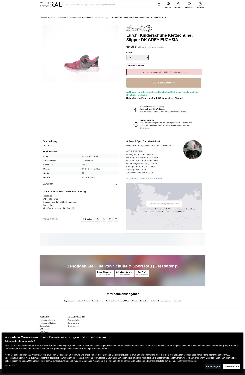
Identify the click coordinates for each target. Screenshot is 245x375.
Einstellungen (213, 366)
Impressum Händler (48, 320)
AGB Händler (45, 329)
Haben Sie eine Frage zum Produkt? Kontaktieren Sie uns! (154, 98)
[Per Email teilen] (116, 219)
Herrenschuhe (73, 323)
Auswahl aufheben (136, 66)
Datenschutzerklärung (188, 361)
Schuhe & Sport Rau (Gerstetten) (53, 18)
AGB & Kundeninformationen (90, 301)
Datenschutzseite (171, 211)
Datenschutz (45, 326)
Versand (177, 301)
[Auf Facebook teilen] (97, 219)
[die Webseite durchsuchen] (159, 5)
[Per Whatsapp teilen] (103, 219)
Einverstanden (232, 366)
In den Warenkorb (166, 83)
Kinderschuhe (74, 18)
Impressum (10, 365)
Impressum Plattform (48, 323)
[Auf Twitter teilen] (110, 219)
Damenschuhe (73, 320)
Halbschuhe (86, 18)
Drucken (89, 219)
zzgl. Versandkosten (156, 47)
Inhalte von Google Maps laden (164, 203)
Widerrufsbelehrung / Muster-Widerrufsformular (127, 301)
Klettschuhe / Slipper (102, 18)
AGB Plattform (45, 332)
